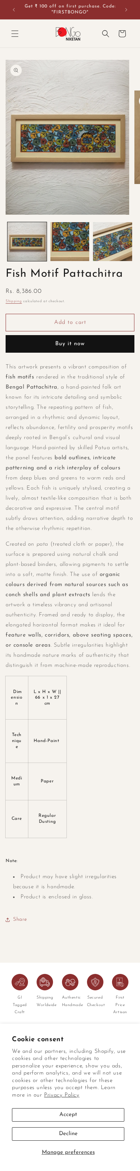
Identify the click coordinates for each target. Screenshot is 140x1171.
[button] (15, 33)
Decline (68, 1134)
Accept (68, 1115)
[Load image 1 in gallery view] (27, 241)
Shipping (14, 301)
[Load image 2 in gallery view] (70, 241)
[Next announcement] (126, 9)
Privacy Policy (61, 1095)
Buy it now (70, 344)
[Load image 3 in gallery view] (112, 241)
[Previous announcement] (14, 9)
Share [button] (20, 919)
